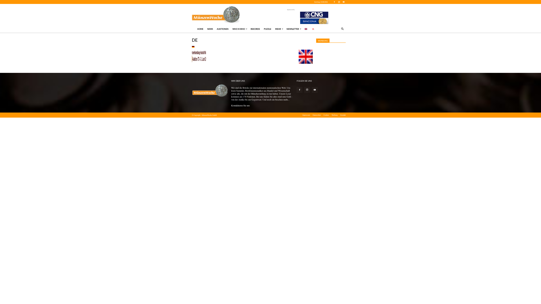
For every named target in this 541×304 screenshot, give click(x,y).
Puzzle (267, 29)
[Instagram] (339, 2)
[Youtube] (344, 2)
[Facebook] (334, 2)
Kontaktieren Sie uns (240, 105)
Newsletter (293, 29)
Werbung (335, 115)
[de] (193, 46)
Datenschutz (317, 115)
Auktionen (223, 29)
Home (200, 29)
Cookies (326, 115)
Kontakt (343, 115)
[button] (342, 29)
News (210, 29)
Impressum (306, 115)
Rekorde (255, 29)
